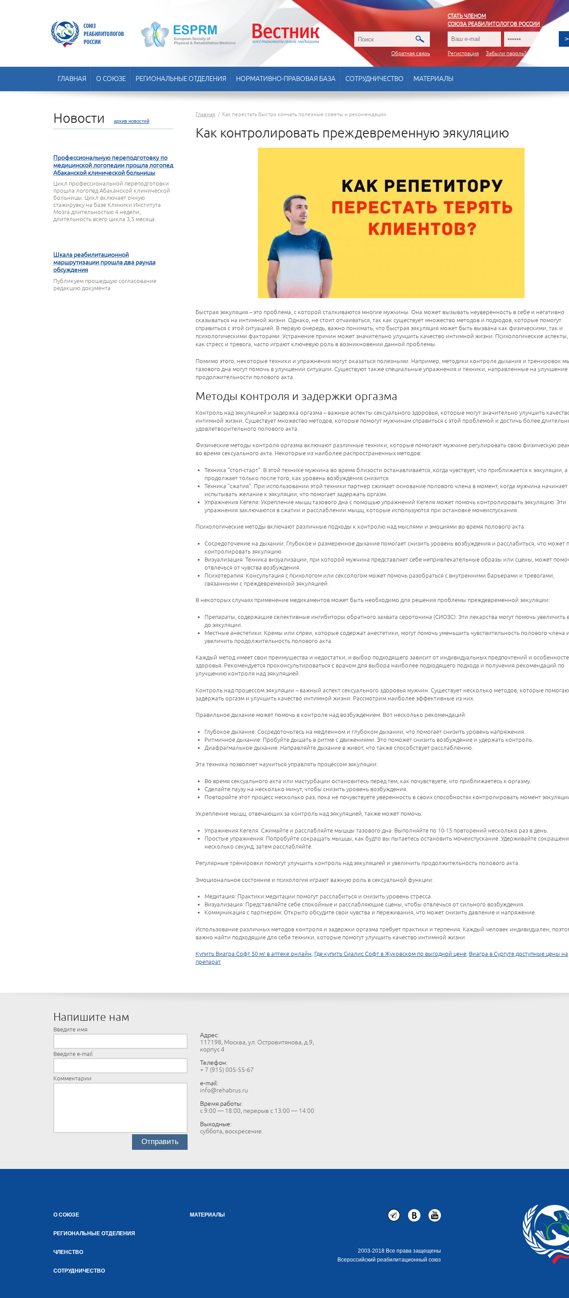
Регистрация (463, 53)
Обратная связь (410, 53)
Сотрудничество (374, 79)
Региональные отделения (181, 79)
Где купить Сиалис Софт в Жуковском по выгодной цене (390, 954)
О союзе (111, 79)
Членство (68, 1252)
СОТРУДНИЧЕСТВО (79, 1271)
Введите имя (70, 1029)
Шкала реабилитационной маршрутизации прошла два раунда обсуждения (104, 262)
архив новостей (131, 121)
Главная (72, 79)
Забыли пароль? (506, 53)
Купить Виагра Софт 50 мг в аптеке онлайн (254, 954)
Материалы (433, 79)
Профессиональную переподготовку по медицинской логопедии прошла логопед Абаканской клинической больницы (113, 165)
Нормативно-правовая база (286, 79)
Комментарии (72, 1078)
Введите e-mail (72, 1054)
